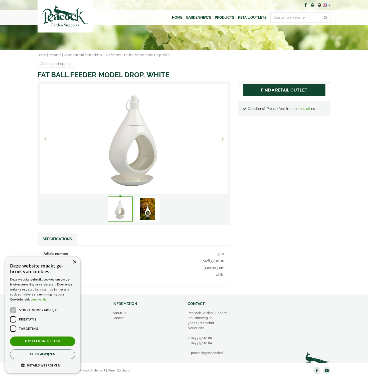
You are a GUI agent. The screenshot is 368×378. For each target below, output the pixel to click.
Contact (118, 318)
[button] (42, 365)
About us (119, 313)
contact (304, 109)
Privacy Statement (92, 370)
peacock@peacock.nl (207, 353)
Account (312, 5)
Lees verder (39, 299)
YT (326, 370)
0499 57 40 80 (201, 338)
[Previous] (45, 139)
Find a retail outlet (284, 90)
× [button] (74, 262)
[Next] (222, 139)
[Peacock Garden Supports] (65, 16)
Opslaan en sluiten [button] (42, 341)
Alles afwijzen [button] (43, 354)
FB (305, 5)
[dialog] (42, 315)
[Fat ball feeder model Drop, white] (134, 139)
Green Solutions (119, 370)
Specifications (57, 239)
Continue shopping (56, 64)
